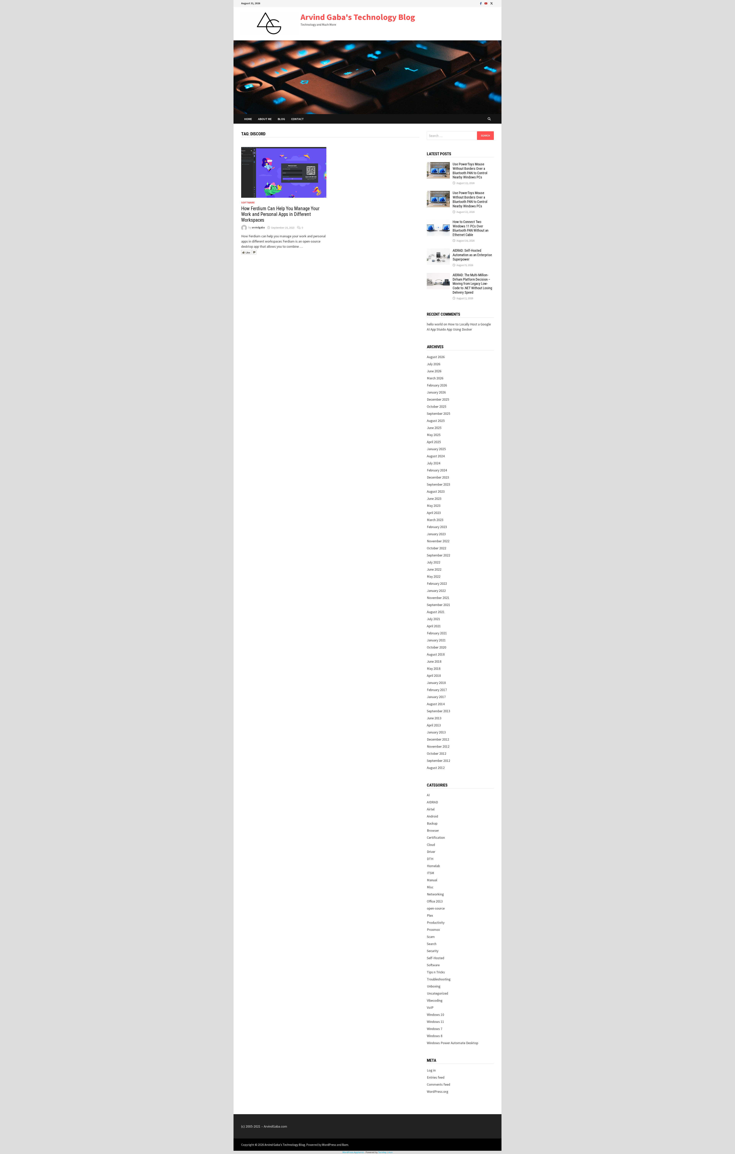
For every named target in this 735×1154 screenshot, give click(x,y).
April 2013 (434, 725)
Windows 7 (434, 1029)
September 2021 (438, 605)
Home (248, 119)
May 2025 (433, 435)
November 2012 (438, 746)
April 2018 (434, 675)
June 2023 (434, 498)
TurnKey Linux (385, 1152)
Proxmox (433, 929)
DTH (430, 859)
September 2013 (438, 711)
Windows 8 (434, 1036)
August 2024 (436, 456)
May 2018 (433, 668)
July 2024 (433, 463)
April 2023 (434, 512)
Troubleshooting (439, 979)
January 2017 (436, 697)
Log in (431, 1070)
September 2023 (438, 484)
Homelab (433, 866)
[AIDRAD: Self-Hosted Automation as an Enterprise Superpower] (438, 251)
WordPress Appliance (353, 1152)
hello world (435, 324)
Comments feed (438, 1084)
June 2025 (434, 428)
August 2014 (436, 704)
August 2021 (436, 612)
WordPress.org (437, 1091)
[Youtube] (486, 3)
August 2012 (436, 767)
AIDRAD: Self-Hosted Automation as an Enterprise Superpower (472, 254)
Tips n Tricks (436, 972)
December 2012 (438, 739)
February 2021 (437, 633)
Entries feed (435, 1077)
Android (432, 816)
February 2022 (437, 583)
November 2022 (438, 541)
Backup (432, 823)
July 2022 (433, 562)
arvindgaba (258, 227)
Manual (432, 880)
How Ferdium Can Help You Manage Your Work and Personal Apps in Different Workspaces (280, 214)
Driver (431, 851)
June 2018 (434, 661)
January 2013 (436, 732)
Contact (297, 119)
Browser (433, 830)
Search (431, 944)
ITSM (430, 873)
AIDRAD (432, 802)
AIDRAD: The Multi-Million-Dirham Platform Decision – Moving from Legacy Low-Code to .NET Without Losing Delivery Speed (472, 283)
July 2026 (433, 364)
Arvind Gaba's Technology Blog (358, 17)
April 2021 (434, 626)
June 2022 (434, 569)
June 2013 (434, 718)
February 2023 (437, 527)
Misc (430, 887)
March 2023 (435, 520)
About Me (265, 119)
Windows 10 (435, 1014)
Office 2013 (435, 901)
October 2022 (436, 548)
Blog (281, 119)
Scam (431, 936)
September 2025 (438, 413)
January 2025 (436, 449)
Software (248, 202)
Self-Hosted (435, 958)
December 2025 (438, 399)
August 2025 (436, 420)
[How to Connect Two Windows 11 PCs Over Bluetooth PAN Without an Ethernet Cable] (438, 222)
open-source (436, 908)
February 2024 (437, 470)
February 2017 (437, 690)
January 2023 (436, 534)
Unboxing (433, 986)
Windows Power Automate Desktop (452, 1043)
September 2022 (438, 555)
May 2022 (433, 576)
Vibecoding (435, 1000)
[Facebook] (481, 3)
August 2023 (436, 491)
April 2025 (434, 442)
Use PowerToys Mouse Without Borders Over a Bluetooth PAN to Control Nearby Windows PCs (470, 170)
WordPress (329, 1145)
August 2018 (436, 654)
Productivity (435, 922)
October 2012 (436, 753)
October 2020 (436, 647)
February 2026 (437, 385)
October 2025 (436, 406)
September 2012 (438, 760)
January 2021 (436, 640)
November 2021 (438, 597)
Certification (436, 837)
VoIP (430, 1007)
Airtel (430, 809)
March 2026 (435, 378)
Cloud (431, 844)
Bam (345, 1145)
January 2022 (436, 590)
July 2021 (433, 619)
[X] (491, 3)
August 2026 (436, 357)
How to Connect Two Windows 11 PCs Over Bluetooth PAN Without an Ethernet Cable (470, 228)
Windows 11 (435, 1021)
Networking (435, 894)
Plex (430, 915)
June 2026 (434, 371)
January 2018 (436, 682)
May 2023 (433, 505)
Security (432, 951)
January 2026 (436, 392)
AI (428, 795)
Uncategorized (437, 993)
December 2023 (438, 477)
